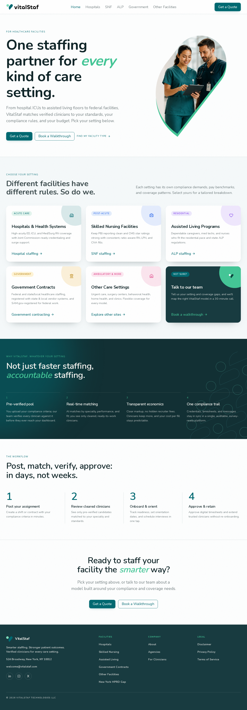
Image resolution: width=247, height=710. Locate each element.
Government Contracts (114, 667)
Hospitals (92, 7)
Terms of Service (208, 659)
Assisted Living (108, 659)
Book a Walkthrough (54, 136)
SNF (108, 7)
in (9, 676)
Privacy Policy (206, 652)
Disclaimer (204, 644)
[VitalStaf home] (22, 6)
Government (138, 7)
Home (75, 7)
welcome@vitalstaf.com (21, 666)
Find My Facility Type (92, 136)
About (152, 644)
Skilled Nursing (109, 652)
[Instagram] (18, 676)
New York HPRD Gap (112, 682)
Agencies (154, 652)
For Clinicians (157, 659)
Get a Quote (227, 7)
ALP (120, 7)
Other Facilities (164, 7)
